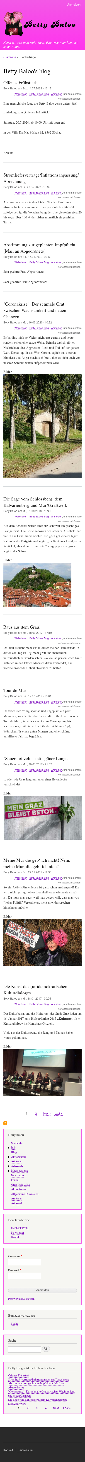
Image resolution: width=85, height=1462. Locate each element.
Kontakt (15, 1237)
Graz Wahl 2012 (20, 1185)
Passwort (13, 1270)
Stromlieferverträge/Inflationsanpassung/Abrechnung (38, 1379)
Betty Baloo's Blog (39, 94)
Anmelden (73, 4)
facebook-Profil (20, 1228)
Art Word (16, 1203)
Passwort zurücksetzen (21, 1299)
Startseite (9, 57)
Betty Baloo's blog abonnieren (5, 1123)
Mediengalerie (19, 1170)
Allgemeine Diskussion (24, 1194)
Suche (14, 1324)
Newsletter (17, 1175)
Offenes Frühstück (18, 1375)
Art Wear (16, 1161)
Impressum (26, 1450)
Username (14, 1256)
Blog (14, 1152)
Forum (15, 1180)
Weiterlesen (21, 94)
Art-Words (17, 1166)
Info (13, 1147)
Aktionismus (18, 1157)
